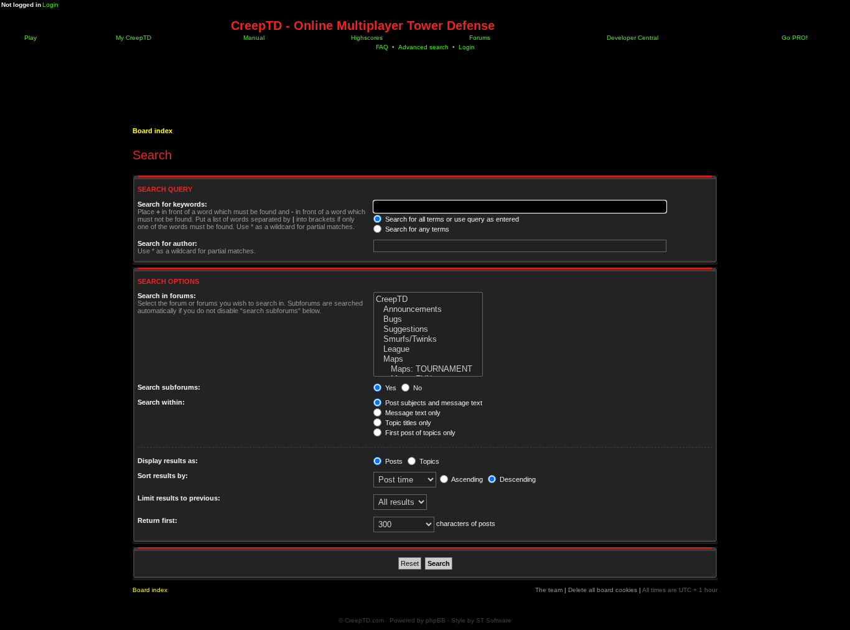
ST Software (493, 620)
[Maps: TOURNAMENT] (428, 369)
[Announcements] (428, 309)
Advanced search (423, 47)
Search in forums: (167, 295)
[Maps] (428, 359)
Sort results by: (163, 475)
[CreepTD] (428, 299)
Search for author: (167, 243)
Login (50, 4)
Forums (478, 37)
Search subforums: (169, 387)
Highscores (366, 37)
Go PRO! (794, 37)
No (416, 388)
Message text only (412, 412)
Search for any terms (416, 229)
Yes (389, 388)
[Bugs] (428, 319)
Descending (517, 479)
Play (29, 37)
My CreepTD (132, 37)
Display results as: (168, 460)
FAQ (382, 47)
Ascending (466, 479)
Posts (393, 461)
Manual (252, 37)
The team (549, 589)
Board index (152, 130)
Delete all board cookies (602, 589)
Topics (428, 461)
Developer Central (631, 37)
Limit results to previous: (179, 498)
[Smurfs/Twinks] (428, 339)
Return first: (157, 520)
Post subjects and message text (432, 403)
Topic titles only (407, 422)
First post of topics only (419, 432)
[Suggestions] (428, 329)
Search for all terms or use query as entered (451, 219)
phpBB (436, 620)
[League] (428, 349)
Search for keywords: (172, 204)
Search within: (161, 402)
